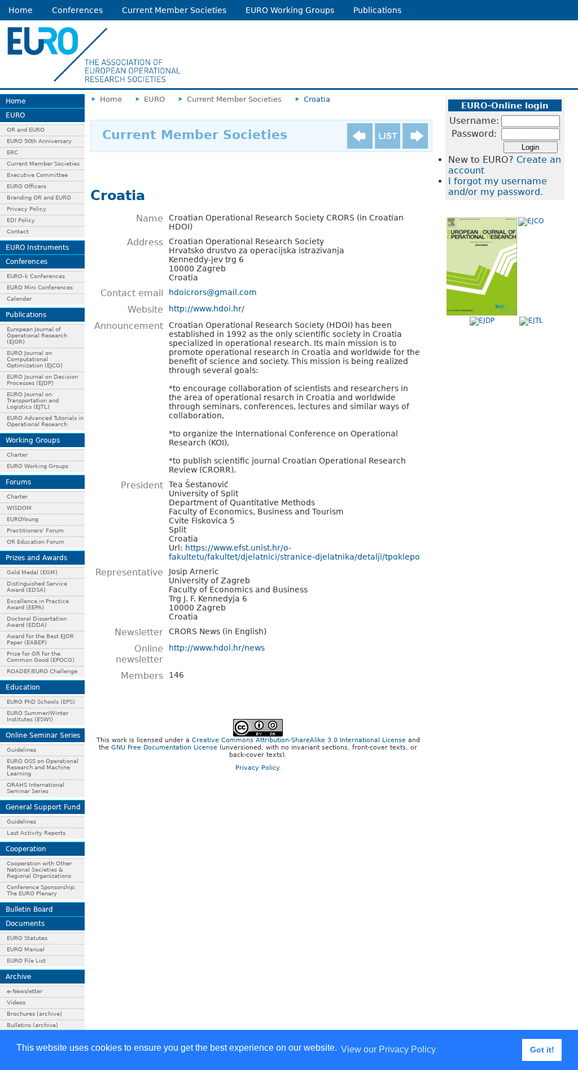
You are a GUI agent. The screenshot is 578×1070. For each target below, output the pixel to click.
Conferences (77, 10)
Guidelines (21, 750)
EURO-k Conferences (36, 276)
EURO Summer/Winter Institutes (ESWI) (37, 716)
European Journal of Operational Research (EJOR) (37, 335)
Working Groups (33, 440)
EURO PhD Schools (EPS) (41, 702)
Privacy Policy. (258, 768)
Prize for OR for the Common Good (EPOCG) (41, 657)
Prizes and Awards (36, 558)
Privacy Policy (26, 209)
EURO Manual (26, 949)
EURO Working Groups (290, 10)
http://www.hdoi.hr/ (206, 308)
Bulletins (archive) (32, 1025)
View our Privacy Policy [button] (388, 1049)
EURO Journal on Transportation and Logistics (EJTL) (33, 400)
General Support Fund (43, 807)
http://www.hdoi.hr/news (217, 647)
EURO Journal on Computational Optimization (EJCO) (35, 359)
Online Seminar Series (43, 735)
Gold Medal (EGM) (32, 572)
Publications (377, 10)
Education (23, 687)
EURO (15, 115)
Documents (25, 924)
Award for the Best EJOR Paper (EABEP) (40, 639)
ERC (12, 152)
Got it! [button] (542, 1049)
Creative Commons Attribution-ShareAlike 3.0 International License (299, 740)
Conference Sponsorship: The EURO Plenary (41, 890)
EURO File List (26, 961)
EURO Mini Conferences (40, 287)
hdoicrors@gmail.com (213, 292)
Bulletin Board (29, 909)
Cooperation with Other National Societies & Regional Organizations (39, 869)
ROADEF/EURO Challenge (42, 671)
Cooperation (26, 849)
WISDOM (19, 508)
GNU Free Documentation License (164, 747)
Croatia (317, 99)
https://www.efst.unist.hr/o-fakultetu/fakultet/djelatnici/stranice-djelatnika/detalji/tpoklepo (294, 552)
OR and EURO (26, 130)
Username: (474, 120)
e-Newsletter (24, 991)
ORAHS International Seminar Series (35, 788)
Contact (18, 231)
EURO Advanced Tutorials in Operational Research (45, 421)
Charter (17, 455)
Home (20, 10)
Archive (18, 977)
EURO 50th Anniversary (39, 141)
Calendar (19, 299)
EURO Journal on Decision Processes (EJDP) (42, 380)
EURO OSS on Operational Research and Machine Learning (42, 767)
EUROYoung (22, 519)
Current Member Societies (174, 10)
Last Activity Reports (36, 833)
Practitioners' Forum (35, 530)
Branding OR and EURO (39, 197)
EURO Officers (26, 186)
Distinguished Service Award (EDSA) (37, 587)
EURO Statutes (27, 938)
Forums (18, 482)
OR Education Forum (35, 542)
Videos (16, 1002)
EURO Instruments (37, 248)
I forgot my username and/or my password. (497, 186)
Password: (474, 133)
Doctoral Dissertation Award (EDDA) (37, 622)
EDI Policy (21, 220)
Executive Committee (37, 175)
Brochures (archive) (34, 1014)
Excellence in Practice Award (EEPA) (38, 604)
